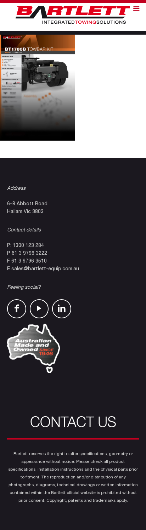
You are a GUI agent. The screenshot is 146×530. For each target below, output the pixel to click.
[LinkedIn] (61, 308)
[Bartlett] (73, 15)
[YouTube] (39, 308)
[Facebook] (16, 308)
